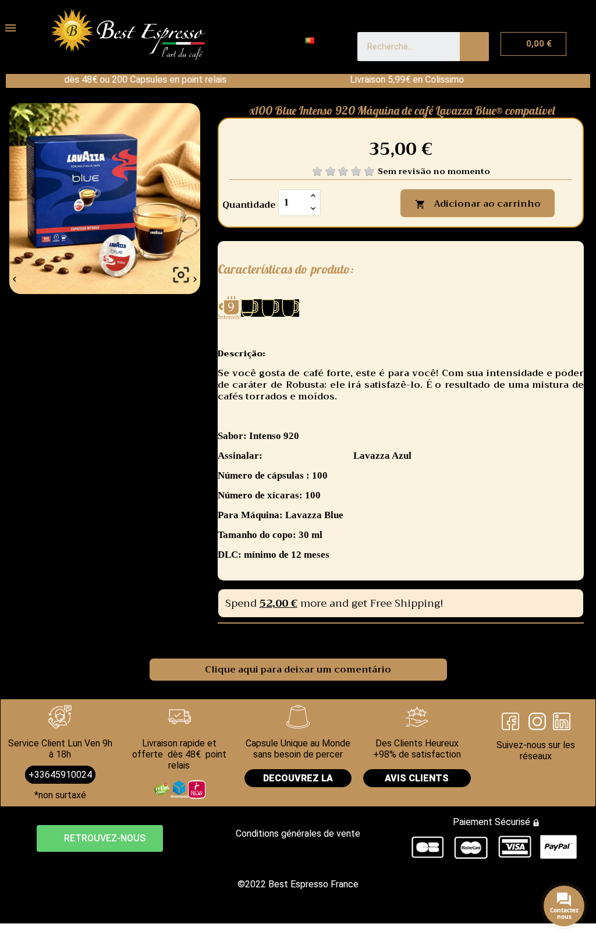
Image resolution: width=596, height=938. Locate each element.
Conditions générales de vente (298, 833)
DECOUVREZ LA (298, 778)
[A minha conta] (241, 42)
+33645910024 (60, 774)
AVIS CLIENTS (417, 778)
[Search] (474, 46)
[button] (100, 838)
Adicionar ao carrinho (478, 204)
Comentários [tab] (190, 636)
